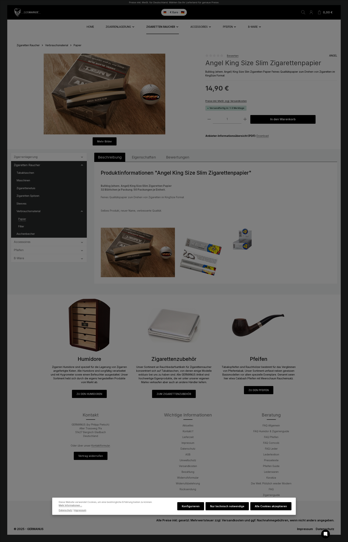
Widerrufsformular (188, 477)
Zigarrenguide (271, 495)
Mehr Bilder (104, 141)
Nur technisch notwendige (227, 506)
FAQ (271, 489)
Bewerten (233, 55)
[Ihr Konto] (311, 12)
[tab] (109, 157)
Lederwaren (271, 471)
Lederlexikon (271, 454)
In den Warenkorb (283, 119)
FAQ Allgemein (271, 425)
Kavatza (271, 477)
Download (262, 135)
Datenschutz (188, 448)
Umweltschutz (188, 460)
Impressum (188, 442)
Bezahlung (188, 471)
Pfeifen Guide (271, 466)
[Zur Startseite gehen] (27, 12)
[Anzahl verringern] (209, 119)
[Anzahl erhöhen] (245, 119)
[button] (82, 157)
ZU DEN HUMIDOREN (89, 393)
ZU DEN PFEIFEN (258, 390)
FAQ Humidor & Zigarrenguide (271, 431)
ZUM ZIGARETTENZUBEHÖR (174, 393)
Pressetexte (271, 460)
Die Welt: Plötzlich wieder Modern (271, 483)
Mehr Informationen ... (70, 505)
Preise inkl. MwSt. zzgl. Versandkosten (226, 100)
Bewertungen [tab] (177, 157)
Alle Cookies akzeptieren (271, 506)
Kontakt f (188, 431)
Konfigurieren (191, 506)
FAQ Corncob (271, 442)
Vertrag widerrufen (90, 455)
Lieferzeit (188, 437)
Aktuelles (188, 425)
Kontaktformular (100, 445)
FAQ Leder (271, 448)
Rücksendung (188, 489)
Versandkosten (188, 466)
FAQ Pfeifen (271, 437)
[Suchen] (303, 12)
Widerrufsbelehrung (188, 483)
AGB (187, 454)
